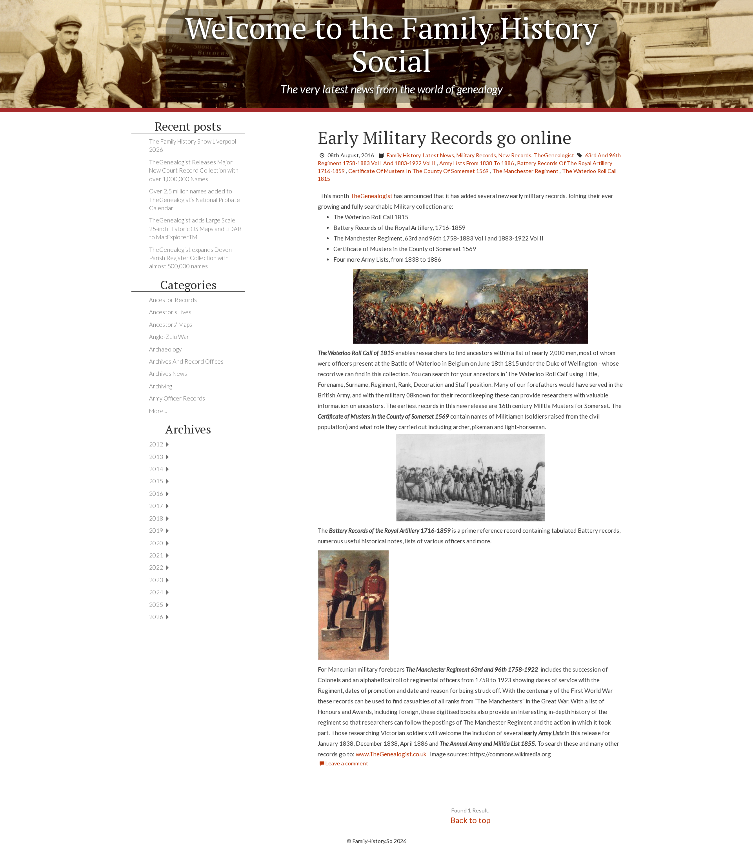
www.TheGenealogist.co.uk (391, 754)
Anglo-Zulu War (169, 336)
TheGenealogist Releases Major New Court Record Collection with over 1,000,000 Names (193, 170)
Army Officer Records (177, 398)
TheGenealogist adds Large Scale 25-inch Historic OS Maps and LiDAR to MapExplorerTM (195, 228)
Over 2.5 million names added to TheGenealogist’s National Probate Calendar (194, 199)
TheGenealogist (371, 195)
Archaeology (165, 349)
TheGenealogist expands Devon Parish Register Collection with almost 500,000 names (190, 258)
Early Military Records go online (444, 137)
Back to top (470, 820)
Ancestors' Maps (170, 324)
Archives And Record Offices (186, 361)
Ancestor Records (173, 299)
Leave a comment (346, 763)
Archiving (160, 386)
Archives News (168, 373)
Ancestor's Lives (170, 311)
